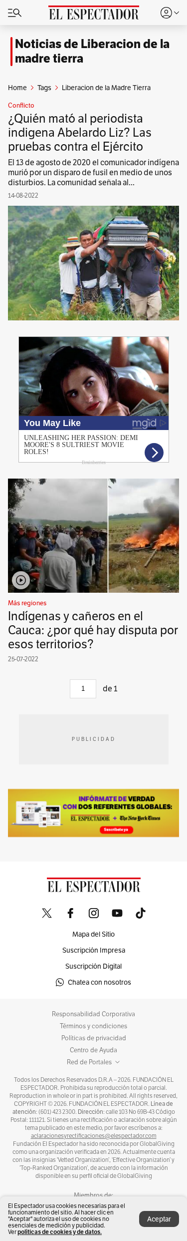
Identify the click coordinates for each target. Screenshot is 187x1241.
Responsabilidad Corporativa (93, 1014)
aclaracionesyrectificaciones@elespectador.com (94, 1135)
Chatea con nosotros (99, 982)
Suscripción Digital (93, 966)
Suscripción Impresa (93, 950)
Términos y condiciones (93, 1026)
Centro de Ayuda (93, 1050)
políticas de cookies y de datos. (59, 1231)
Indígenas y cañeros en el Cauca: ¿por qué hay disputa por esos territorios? (93, 630)
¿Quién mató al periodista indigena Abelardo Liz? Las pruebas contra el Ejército (80, 132)
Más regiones (27, 603)
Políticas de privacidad (93, 1038)
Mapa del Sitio (93, 934)
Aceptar (159, 1218)
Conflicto (21, 106)
